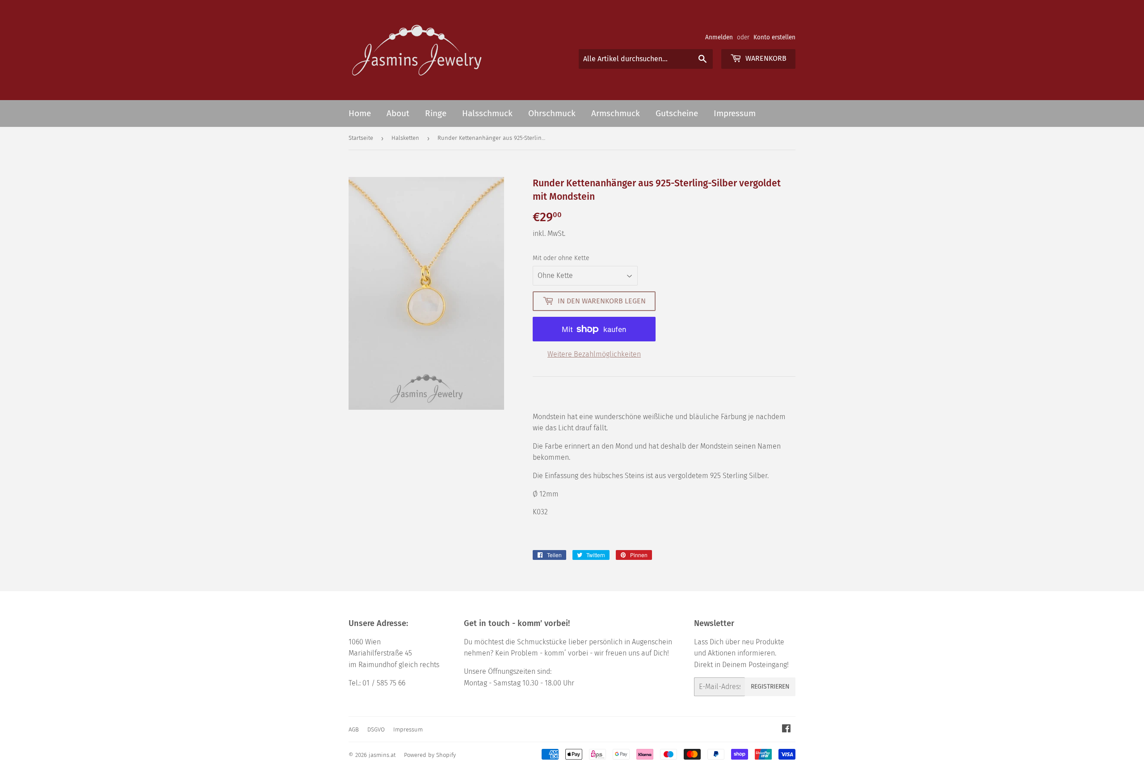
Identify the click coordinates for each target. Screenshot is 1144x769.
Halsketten (405, 137)
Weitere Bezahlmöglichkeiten (594, 354)
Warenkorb (765, 58)
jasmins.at (382, 755)
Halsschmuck (487, 113)
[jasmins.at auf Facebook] (786, 729)
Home (360, 113)
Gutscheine (677, 113)
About (398, 113)
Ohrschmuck (552, 113)
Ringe (435, 113)
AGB (354, 729)
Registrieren (770, 686)
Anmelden (719, 37)
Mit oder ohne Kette (561, 258)
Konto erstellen (774, 37)
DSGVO (376, 729)
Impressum (735, 113)
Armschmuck (615, 113)
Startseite (361, 137)
